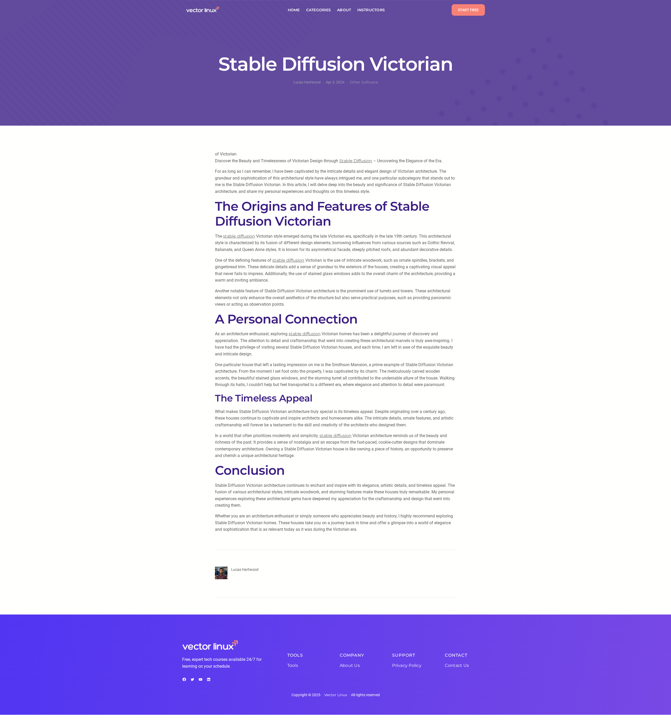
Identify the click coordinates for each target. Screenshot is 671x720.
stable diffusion (239, 236)
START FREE (468, 10)
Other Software (364, 82)
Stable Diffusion (355, 160)
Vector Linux (335, 695)
